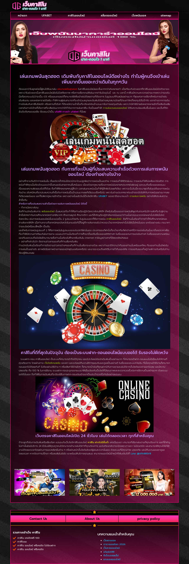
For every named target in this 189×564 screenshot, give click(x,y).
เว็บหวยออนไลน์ (111, 548)
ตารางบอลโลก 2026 (114, 544)
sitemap (166, 15)
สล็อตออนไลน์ (109, 15)
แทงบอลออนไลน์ (111, 559)
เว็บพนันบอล (139, 15)
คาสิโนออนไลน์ (76, 15)
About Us (92, 518)
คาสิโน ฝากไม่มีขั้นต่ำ (98, 442)
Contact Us (38, 518)
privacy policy (148, 518)
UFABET (47, 15)
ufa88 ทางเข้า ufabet (67, 111)
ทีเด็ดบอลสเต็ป (111, 555)
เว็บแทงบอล (109, 540)
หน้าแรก (22, 15)
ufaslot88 (108, 552)
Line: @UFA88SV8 (141, 453)
